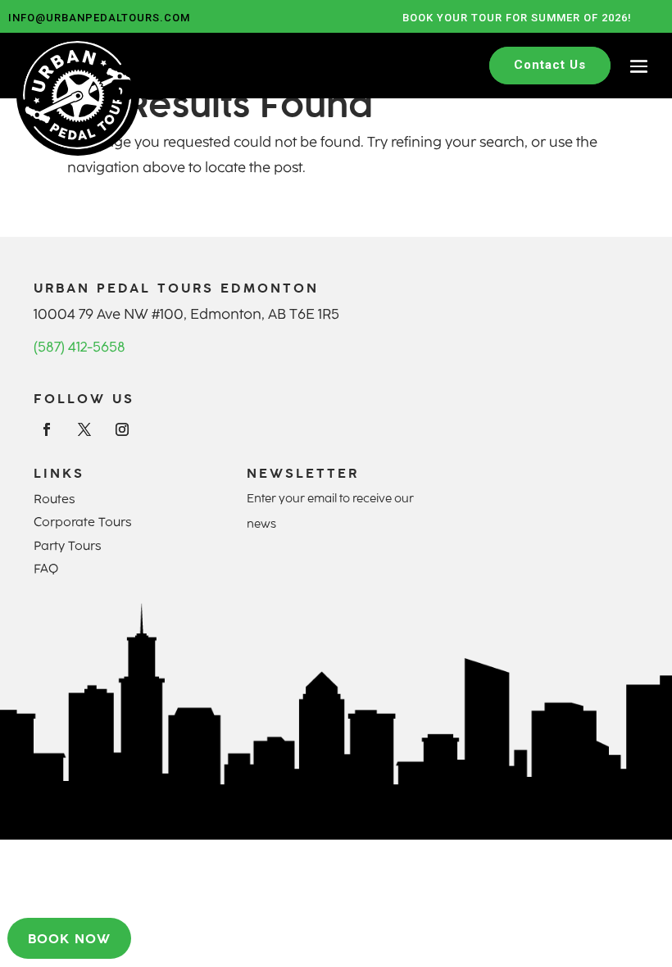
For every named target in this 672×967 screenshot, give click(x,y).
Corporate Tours (82, 522)
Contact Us (550, 64)
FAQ (46, 569)
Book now (69, 938)
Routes (54, 499)
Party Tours (67, 546)
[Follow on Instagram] (122, 429)
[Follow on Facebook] (47, 429)
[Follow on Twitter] (84, 429)
